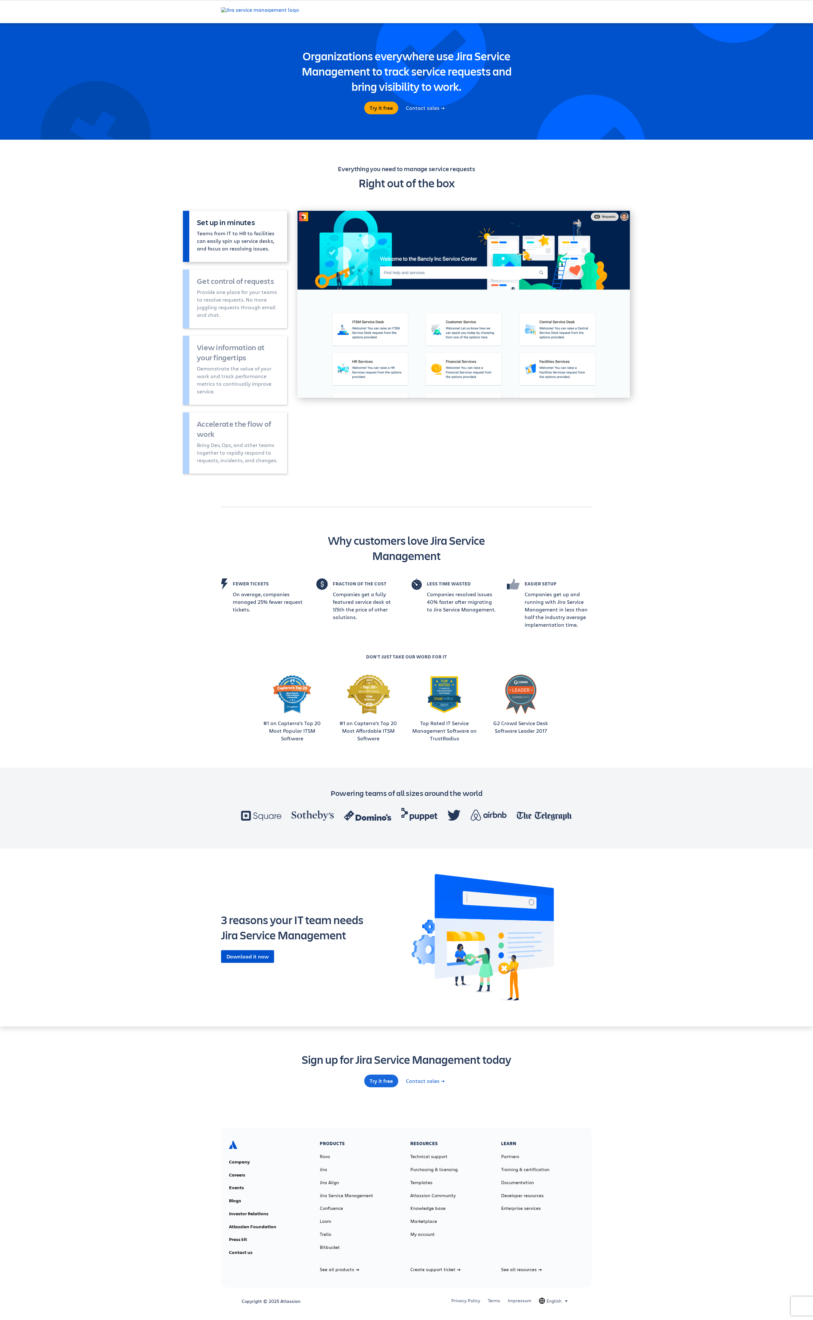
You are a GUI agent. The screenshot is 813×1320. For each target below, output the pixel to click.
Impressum (519, 1300)
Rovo (325, 1156)
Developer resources (522, 1195)
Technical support (428, 1156)
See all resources (519, 1269)
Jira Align (329, 1182)
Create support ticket (432, 1269)
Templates (421, 1182)
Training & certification (525, 1169)
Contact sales (423, 107)
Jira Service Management (346, 1195)
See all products (337, 1269)
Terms (494, 1300)
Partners (510, 1156)
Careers (237, 1174)
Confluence (331, 1208)
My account (422, 1234)
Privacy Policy (465, 1300)
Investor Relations (248, 1213)
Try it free (381, 107)
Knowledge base (428, 1208)
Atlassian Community (433, 1195)
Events (236, 1187)
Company (239, 1161)
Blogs (235, 1200)
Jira (323, 1169)
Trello (325, 1234)
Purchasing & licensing (434, 1169)
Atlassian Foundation (252, 1226)
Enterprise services (521, 1208)
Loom (325, 1221)
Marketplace (423, 1221)
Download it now (247, 956)
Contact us (240, 1252)
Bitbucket (330, 1247)
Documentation (517, 1182)
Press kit (238, 1239)
